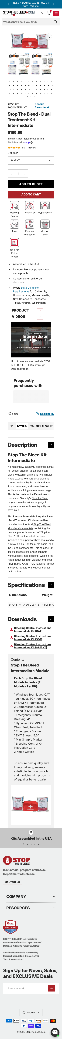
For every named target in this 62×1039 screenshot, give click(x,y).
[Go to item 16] (21, 85)
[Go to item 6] (33, 82)
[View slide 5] (39, 844)
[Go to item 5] (29, 82)
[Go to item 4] (25, 82)
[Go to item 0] (10, 82)
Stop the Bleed (40, 498)
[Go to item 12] (10, 85)
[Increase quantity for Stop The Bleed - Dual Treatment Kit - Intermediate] (24, 174)
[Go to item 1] (14, 82)
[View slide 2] (27, 844)
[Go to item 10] (48, 82)
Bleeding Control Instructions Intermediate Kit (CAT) (32, 629)
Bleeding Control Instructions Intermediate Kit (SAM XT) (32, 646)
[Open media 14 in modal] (48, 36)
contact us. (31, 5)
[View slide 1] (23, 844)
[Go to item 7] (37, 82)
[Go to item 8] (40, 82)
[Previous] (8, 4)
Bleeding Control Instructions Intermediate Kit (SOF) (32, 638)
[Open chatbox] (55, 1032)
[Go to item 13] (14, 85)
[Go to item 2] (18, 82)
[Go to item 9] (44, 82)
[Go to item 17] (25, 85)
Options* (13, 152)
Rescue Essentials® (42, 105)
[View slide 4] (35, 844)
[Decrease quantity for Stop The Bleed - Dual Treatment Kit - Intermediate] (11, 174)
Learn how (38, 2)
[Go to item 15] (18, 85)
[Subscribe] (51, 988)
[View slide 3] (31, 844)
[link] (12, 882)
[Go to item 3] (21, 82)
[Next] (53, 4)
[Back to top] (11, 426)
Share (15, 413)
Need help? (47, 413)
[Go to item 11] (52, 82)
